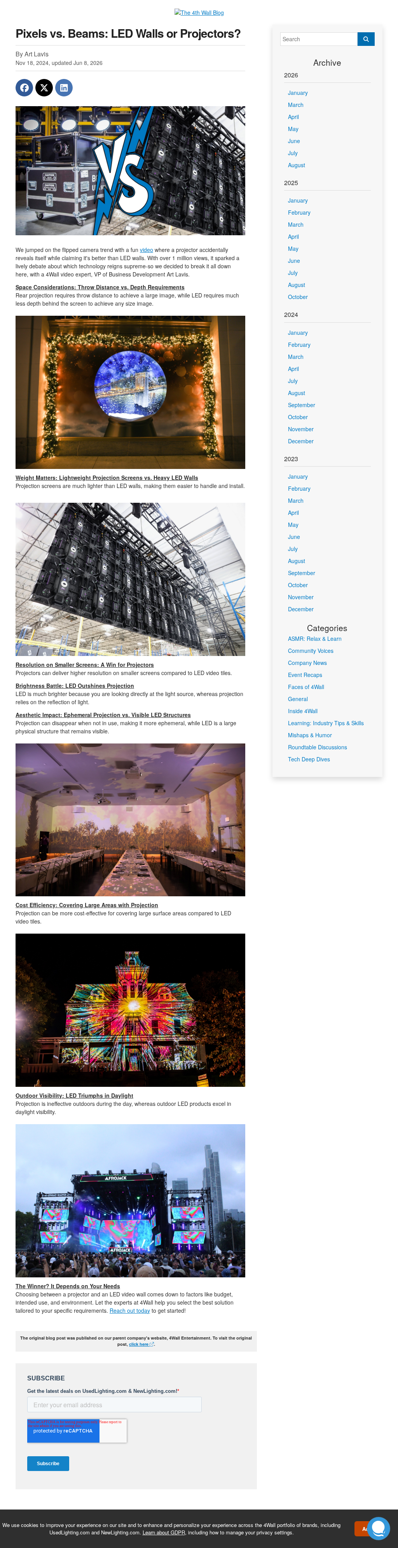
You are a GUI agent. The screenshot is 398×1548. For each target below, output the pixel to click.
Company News (307, 662)
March (296, 104)
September (301, 405)
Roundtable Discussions (317, 747)
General (298, 699)
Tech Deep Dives (309, 759)
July (293, 153)
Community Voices (310, 650)
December (301, 441)
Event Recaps (305, 675)
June (294, 141)
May (293, 129)
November (301, 429)
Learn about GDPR (164, 1532)
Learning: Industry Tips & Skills (326, 723)
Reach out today (130, 1310)
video (146, 250)
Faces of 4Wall (306, 687)
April (293, 117)
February (299, 212)
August (296, 165)
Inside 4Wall (303, 711)
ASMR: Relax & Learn (315, 638)
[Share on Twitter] (44, 87)
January (298, 92)
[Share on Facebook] (24, 87)
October (298, 297)
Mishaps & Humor (310, 735)
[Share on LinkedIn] (64, 87)
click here (139, 1344)
